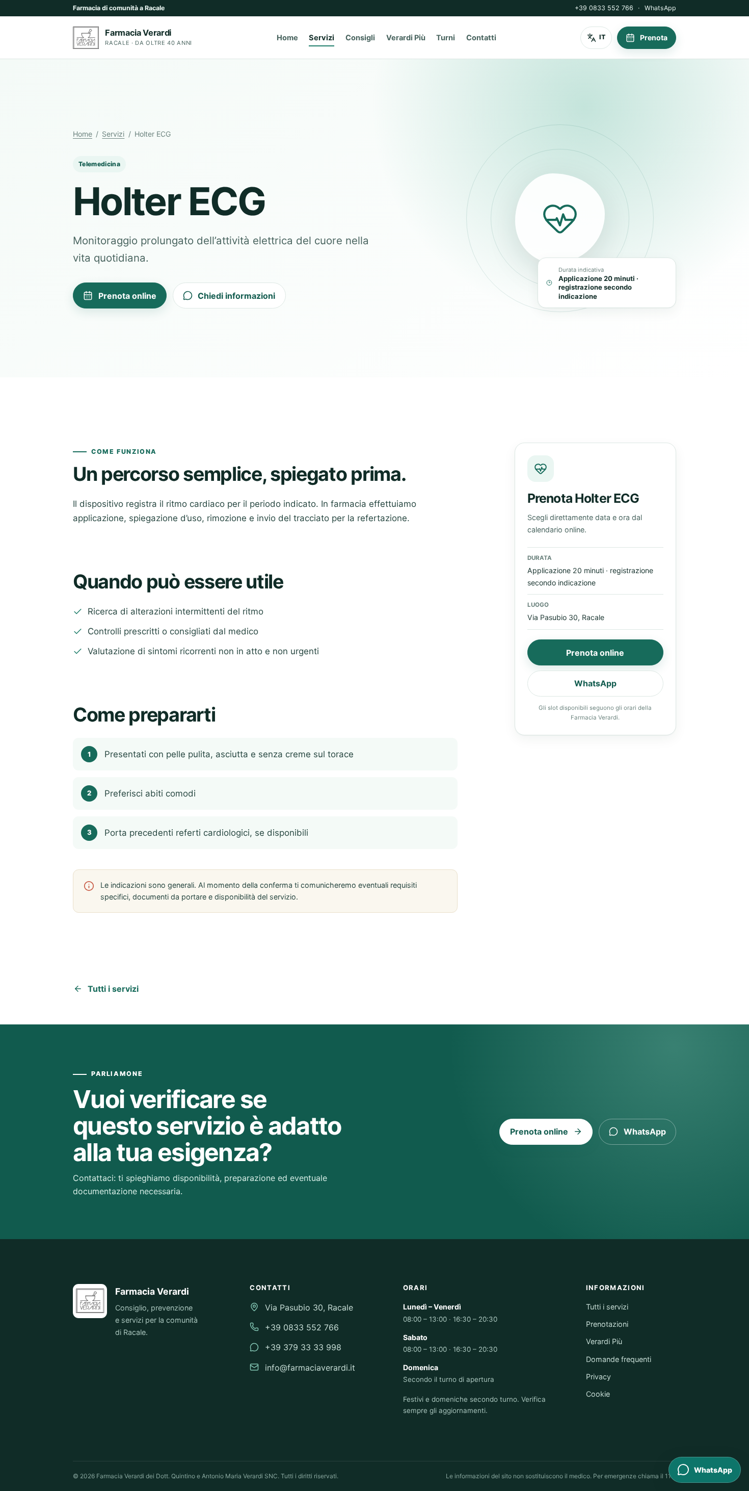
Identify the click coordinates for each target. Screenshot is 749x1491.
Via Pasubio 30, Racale (309, 1307)
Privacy (598, 1376)
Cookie (598, 1394)
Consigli (360, 37)
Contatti (481, 37)
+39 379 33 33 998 (303, 1347)
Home (287, 37)
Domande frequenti (618, 1359)
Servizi (321, 37)
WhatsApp (660, 8)
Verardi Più (405, 37)
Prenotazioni (607, 1324)
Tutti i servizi (113, 989)
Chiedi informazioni (236, 296)
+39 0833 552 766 (604, 8)
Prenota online (127, 296)
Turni (445, 37)
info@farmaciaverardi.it (310, 1368)
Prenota (653, 37)
